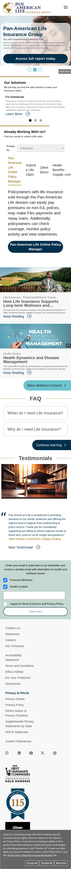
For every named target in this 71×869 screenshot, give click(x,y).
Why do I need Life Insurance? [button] (34, 429)
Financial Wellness (21, 592)
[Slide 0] (30, 70)
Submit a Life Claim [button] (31, 169)
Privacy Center (15, 711)
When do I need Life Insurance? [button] (35, 413)
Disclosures (13, 695)
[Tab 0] (30, 120)
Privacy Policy (14, 717)
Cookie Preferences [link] (18, 753)
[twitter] (43, 765)
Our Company (14, 658)
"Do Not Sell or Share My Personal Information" (30, 855)
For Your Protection (18, 689)
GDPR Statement (16, 744)
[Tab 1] (35, 120)
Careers (10, 652)
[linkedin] (19, 765)
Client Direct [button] (44, 170)
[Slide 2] (40, 70)
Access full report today (35, 58)
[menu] (65, 7)
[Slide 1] (35, 70)
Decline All (46, 863)
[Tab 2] (40, 120)
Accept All (32, 863)
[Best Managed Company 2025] (35, 786)
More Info (61, 863)
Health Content (19, 598)
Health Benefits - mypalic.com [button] (62, 169)
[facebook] (31, 765)
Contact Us (12, 640)
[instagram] (7, 765)
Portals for (11, 148)
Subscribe (35, 623)
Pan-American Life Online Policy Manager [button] (15, 169)
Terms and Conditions (19, 677)
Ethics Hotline (14, 683)
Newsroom (12, 646)
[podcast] (55, 765)
